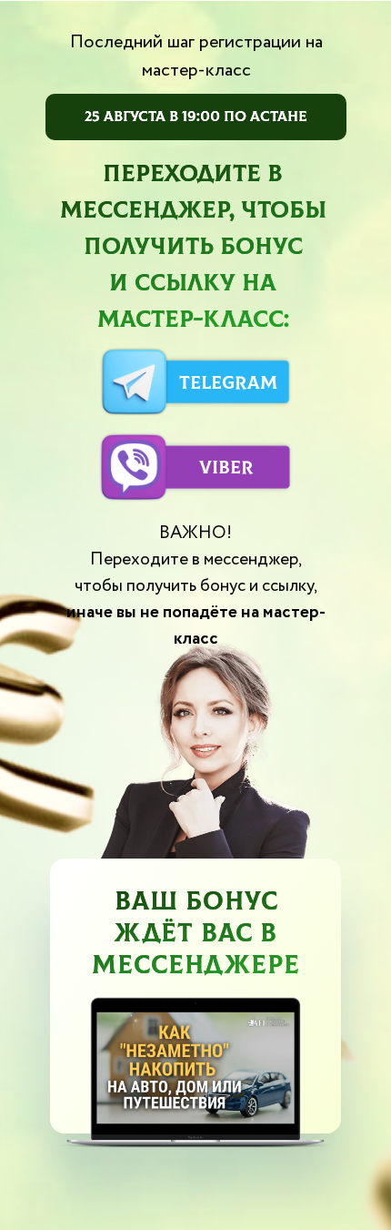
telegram (228, 382)
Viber (226, 467)
